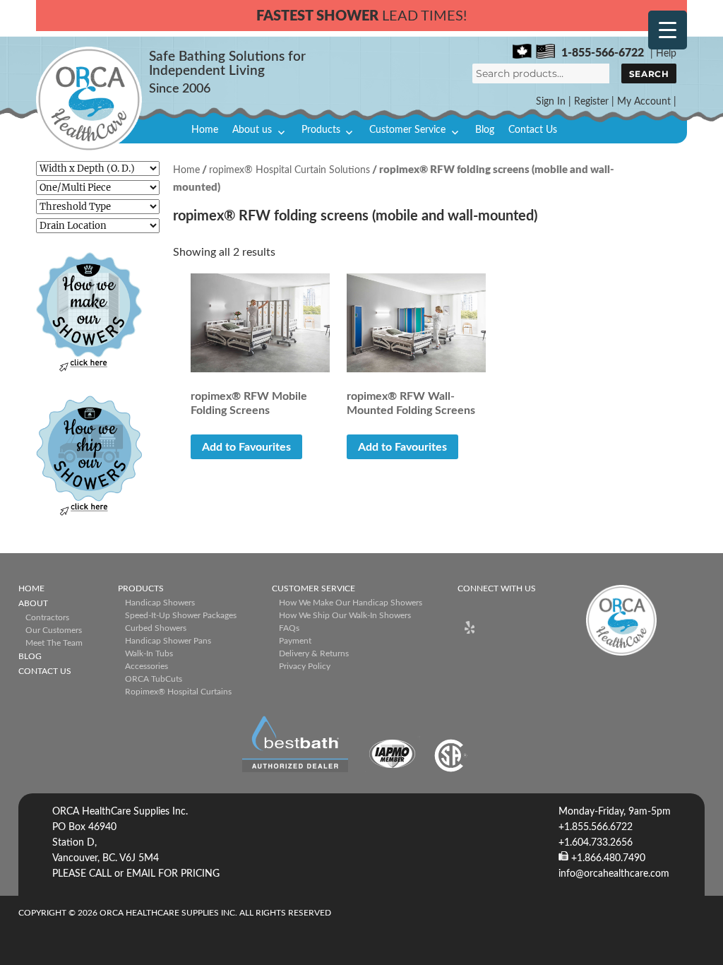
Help (666, 54)
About (33, 603)
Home (204, 130)
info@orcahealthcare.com (613, 874)
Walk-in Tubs (149, 653)
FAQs (289, 628)
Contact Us (532, 130)
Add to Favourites (246, 447)
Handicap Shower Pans (168, 641)
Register (591, 102)
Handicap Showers (160, 602)
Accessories (146, 666)
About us (252, 130)
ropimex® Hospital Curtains (178, 691)
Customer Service (407, 130)
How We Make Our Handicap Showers (350, 602)
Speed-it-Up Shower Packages (181, 615)
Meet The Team (54, 643)
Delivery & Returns (314, 653)
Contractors (47, 617)
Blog (484, 130)
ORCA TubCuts (153, 679)
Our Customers (53, 630)
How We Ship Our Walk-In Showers (345, 615)
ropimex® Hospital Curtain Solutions (289, 170)
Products (320, 130)
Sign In (551, 102)
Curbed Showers (155, 628)
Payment (295, 641)
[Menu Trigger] (667, 30)
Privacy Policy (304, 666)
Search (649, 74)
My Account (644, 102)
